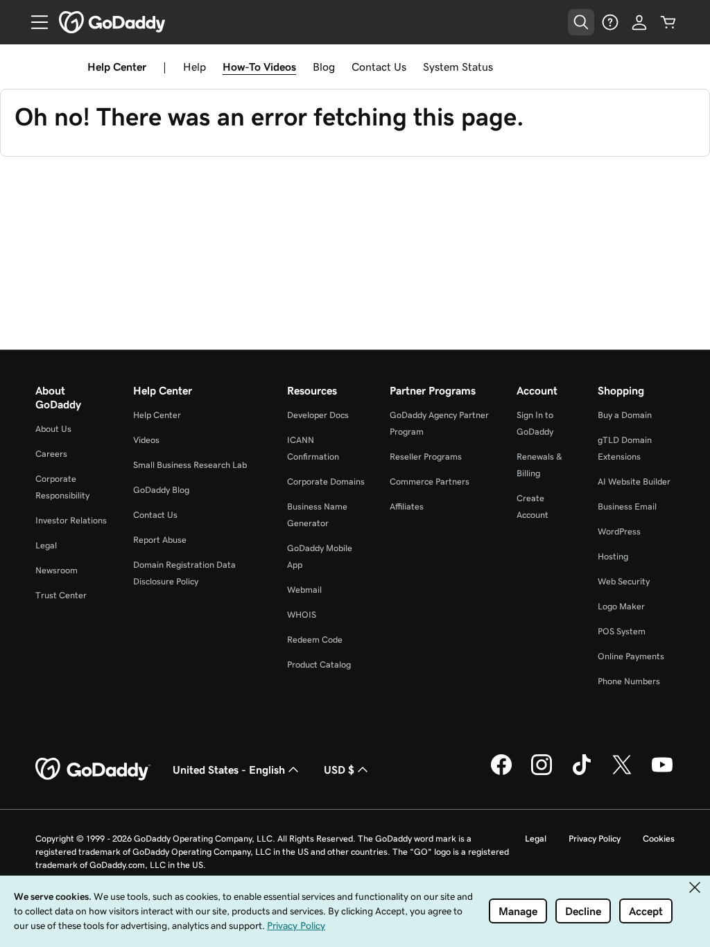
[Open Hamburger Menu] (34, 22)
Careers (51, 453)
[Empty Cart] (668, 22)
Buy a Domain (625, 414)
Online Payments (631, 656)
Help (194, 66)
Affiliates (407, 506)
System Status (458, 66)
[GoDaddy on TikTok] (581, 773)
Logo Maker (621, 606)
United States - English (229, 769)
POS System (622, 631)
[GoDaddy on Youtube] (662, 773)
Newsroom (56, 570)
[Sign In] (639, 22)
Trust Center (61, 595)
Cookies (659, 838)
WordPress (619, 531)
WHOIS (301, 614)
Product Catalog (319, 664)
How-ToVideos (259, 66)
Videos (146, 439)
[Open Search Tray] (581, 22)
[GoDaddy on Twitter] (621, 773)
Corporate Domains (326, 481)
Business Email (627, 506)
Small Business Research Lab (190, 464)
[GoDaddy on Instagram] (541, 773)
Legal (46, 545)
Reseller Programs (426, 456)
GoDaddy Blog (161, 489)
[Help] (610, 22)
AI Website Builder (634, 481)
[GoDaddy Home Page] (92, 769)
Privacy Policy (595, 838)
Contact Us (379, 66)
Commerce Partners (429, 481)
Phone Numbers (629, 681)
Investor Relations (71, 520)
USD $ (339, 769)
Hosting (613, 556)
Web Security (624, 581)
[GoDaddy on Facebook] (501, 773)
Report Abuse (160, 539)
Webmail (304, 589)
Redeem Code (315, 639)
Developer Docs (318, 414)
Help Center (157, 414)
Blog (324, 66)
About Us (53, 428)
